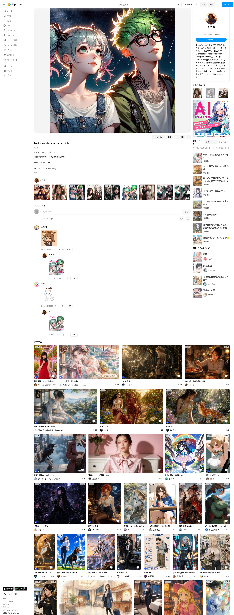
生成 (203, 4)
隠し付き (47, 219)
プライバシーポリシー (10, 610)
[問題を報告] (63, 249)
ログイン (227, 4)
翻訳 (35, 173)
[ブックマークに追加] (176, 137)
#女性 (43, 162)
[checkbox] (42, 219)
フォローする (211, 39)
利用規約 (6, 607)
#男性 (36, 162)
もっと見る (222, 142)
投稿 (212, 4)
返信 (70, 249)
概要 (4, 598)
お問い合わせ (7, 604)
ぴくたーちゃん (8, 601)
